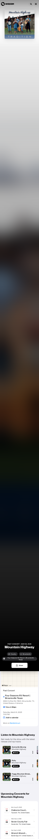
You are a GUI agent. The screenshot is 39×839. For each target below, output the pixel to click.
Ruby (14, 760)
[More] (32, 752)
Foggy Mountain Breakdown (23, 774)
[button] (36, 4)
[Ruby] (7, 763)
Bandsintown (15, 723)
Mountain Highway (19, 749)
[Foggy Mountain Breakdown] (7, 777)
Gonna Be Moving (19, 747)
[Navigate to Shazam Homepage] (7, 4)
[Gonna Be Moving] (7, 750)
